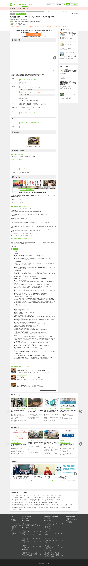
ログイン (12, 534)
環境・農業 (36, 552)
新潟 (24, 538)
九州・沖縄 (25, 545)
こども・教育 (50, 552)
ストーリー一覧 (14, 524)
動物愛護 (30, 555)
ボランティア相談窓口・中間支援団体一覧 (15, 526)
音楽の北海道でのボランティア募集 (18, 507)
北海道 (21, 87)
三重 (33, 539)
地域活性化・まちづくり (27, 552)
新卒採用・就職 (48, 521)
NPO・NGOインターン (37, 521)
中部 (24, 537)
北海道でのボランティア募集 (43, 495)
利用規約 (12, 529)
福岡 (24, 546)
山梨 (37, 538)
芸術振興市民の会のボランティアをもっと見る (48, 390)
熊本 (33, 546)
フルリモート (47, 527)
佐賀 (27, 546)
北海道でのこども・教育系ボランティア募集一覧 (35, 11)
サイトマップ (13, 521)
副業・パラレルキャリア (49, 524)
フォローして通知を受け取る (34, 34)
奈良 (40, 541)
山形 (40, 531)
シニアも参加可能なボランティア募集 (56, 500)
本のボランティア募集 (54, 507)
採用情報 (44, 562)
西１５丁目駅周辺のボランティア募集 (52, 497)
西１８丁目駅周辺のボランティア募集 (52, 499)
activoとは (13, 519)
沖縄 (28, 547)
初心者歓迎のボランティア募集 (28, 505)
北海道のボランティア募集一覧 (19, 11)
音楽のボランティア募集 (16, 509)
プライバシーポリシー (15, 530)
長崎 (30, 546)
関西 (24, 540)
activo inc (42, 563)
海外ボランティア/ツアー (27, 523)
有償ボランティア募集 (16, 505)
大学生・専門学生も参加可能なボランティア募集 (37, 500)
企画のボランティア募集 (43, 507)
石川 (30, 538)
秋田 (37, 531)
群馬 (30, 534)
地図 (38, 87)
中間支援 (35, 554)
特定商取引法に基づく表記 (16, 532)
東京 (40, 534)
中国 (24, 542)
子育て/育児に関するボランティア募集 (33, 502)
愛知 (30, 539)
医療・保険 (25, 555)
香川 (49, 542)
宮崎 (40, 546)
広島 (37, 544)
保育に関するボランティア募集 (18, 502)
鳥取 (27, 544)
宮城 (34, 531)
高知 (55, 542)
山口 (24, 544)
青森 (28, 531)
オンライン (25, 528)
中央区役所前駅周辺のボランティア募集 (35, 499)
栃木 (27, 534)
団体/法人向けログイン (71, 518)
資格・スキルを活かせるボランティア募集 (59, 505)
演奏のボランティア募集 (65, 507)
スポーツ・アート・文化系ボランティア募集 (35, 497)
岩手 (31, 531)
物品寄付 (38, 525)
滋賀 (28, 541)
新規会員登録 (13, 533)
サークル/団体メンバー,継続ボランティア (31, 524)
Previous (7, 411)
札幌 (25, 87)
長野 (40, 538)
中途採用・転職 (55, 521)
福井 (33, 538)
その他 (39, 554)
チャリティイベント (26, 525)
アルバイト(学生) (48, 523)
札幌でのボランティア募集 (56, 495)
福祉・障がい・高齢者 (33, 553)
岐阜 (24, 539)
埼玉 (33, 534)
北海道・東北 (25, 530)
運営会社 (12, 528)
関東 (24, 533)
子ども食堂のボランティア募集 (30, 495)
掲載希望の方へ (70, 521)
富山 (27, 538)
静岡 (27, 539)
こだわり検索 (74, 4)
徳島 (46, 542)
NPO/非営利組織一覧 (15, 523)
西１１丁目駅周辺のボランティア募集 (19, 499)
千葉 (37, 534)
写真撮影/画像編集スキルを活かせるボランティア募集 (22, 504)
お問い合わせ (13, 527)
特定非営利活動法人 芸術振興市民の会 (20, 19)
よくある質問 (13, 520)
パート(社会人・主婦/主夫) (58, 523)
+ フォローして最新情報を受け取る (27, 189)
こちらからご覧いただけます (39, 36)
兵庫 (37, 541)
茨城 (24, 534)
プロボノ (33, 525)
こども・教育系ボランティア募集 (18, 497)
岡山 (33, 544)
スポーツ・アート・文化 (27, 554)
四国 (46, 541)
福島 (24, 532)
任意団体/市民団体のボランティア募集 (49, 502)
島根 (30, 544)
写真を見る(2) (51, 70)
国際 (46, 552)
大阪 (34, 541)
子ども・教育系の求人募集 (17, 495)
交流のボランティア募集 (32, 507)
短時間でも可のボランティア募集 (42, 505)
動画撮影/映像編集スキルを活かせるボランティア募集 (44, 504)
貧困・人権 (25, 553)
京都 (31, 541)
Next (81, 411)
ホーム (11, 11)
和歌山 (25, 541)
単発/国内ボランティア (27, 521)
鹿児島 (25, 547)
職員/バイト (31, 4)
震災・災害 (57, 552)
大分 (37, 546)
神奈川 (25, 535)
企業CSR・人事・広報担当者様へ (71, 520)
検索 (68, 4)
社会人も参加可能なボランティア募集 (19, 500)
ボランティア (25, 4)
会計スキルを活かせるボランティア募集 (64, 504)
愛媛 (52, 542)
